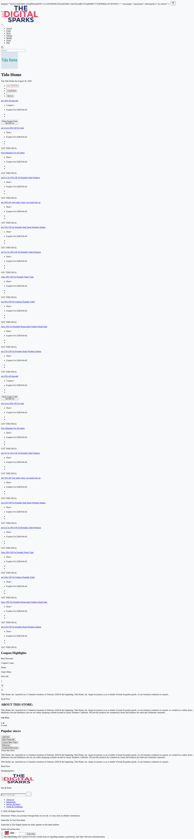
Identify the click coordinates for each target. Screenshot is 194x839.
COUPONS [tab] (11, 91)
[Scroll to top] (173, 3)
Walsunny (6, 745)
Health (9, 38)
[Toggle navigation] (2, 24)
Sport (8, 40)
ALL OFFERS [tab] (12, 86)
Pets (8, 43)
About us (10, 799)
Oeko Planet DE (8, 740)
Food (8, 31)
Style (8, 33)
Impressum (10, 802)
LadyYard (5, 737)
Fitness (9, 35)
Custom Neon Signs (9, 742)
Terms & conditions (14, 807)
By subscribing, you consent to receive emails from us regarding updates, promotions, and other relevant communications (54, 837)
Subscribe (31, 834)
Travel (9, 28)
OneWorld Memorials (10, 748)
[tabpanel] (97, 236)
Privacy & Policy (13, 804)
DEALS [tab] (10, 96)
